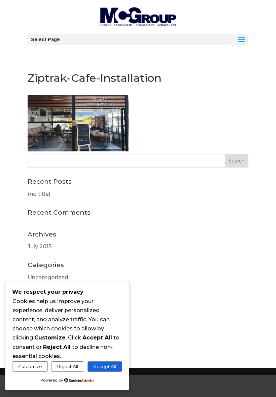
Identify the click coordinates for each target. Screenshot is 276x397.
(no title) (39, 194)
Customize (30, 366)
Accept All (104, 366)
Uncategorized (48, 277)
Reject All (67, 366)
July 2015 (39, 246)
